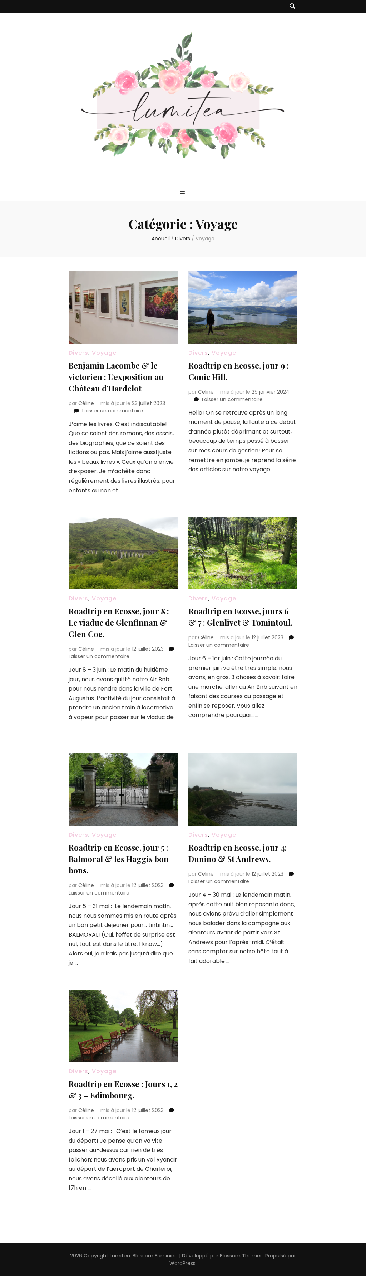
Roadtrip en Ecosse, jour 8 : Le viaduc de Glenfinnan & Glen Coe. (119, 622)
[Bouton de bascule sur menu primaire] (183, 194)
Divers (78, 353)
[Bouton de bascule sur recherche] (292, 6)
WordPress (182, 1263)
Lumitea (120, 1255)
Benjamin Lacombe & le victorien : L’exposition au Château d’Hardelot (116, 377)
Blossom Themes (241, 1255)
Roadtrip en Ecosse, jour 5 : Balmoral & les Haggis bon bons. (119, 859)
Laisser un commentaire (112, 410)
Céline (86, 403)
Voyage (104, 353)
